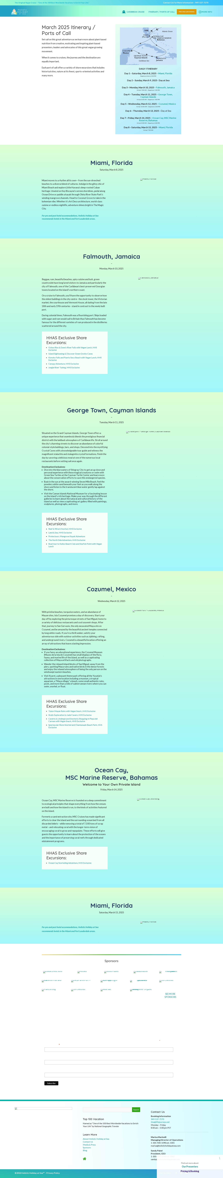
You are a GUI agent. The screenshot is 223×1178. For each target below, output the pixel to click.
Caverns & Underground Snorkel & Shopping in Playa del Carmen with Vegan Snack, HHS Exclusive (73, 719)
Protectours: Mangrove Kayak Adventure (66, 536)
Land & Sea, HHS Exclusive (60, 532)
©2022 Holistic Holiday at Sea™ (30, 1173)
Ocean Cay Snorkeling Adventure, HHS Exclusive (69, 863)
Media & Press (89, 1144)
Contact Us (88, 1141)
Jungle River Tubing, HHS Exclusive (64, 367)
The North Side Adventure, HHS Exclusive (66, 540)
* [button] (219, 1158)
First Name (49, 1057)
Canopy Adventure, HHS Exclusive (63, 363)
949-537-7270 (201, 2)
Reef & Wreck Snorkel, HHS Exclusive (65, 529)
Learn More (90, 1134)
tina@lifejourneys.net (160, 1122)
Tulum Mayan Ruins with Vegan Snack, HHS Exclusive (71, 711)
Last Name (49, 1070)
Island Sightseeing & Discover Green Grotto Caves (70, 353)
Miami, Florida (165, 73)
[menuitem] (19, 11)
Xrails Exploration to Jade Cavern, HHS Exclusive (69, 715)
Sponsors (87, 1147)
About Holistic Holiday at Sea (96, 1139)
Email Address (52, 1045)
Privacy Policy (53, 1173)
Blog (85, 1150)
